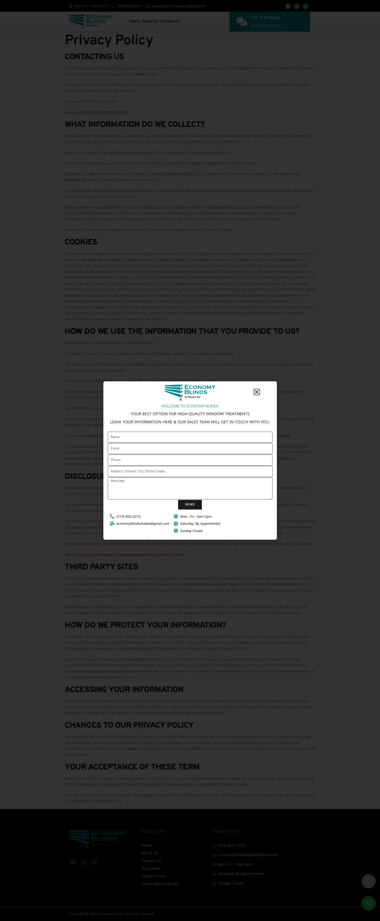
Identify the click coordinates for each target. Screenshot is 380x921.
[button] (256, 392)
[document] (190, 460)
